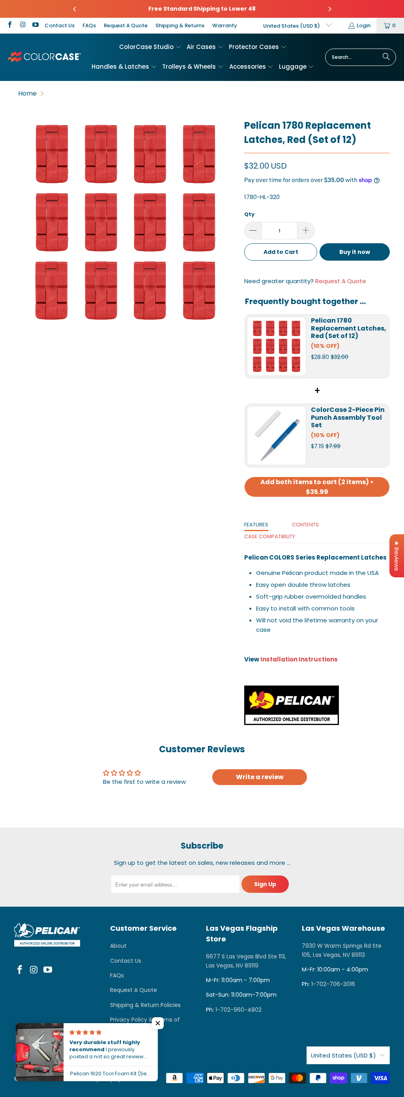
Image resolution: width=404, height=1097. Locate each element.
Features (256, 524)
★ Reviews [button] (397, 556)
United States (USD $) (292, 26)
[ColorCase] (44, 57)
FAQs (89, 25)
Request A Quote (126, 25)
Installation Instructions (299, 659)
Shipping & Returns (179, 25)
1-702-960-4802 (238, 1010)
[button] (150, 47)
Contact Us (60, 25)
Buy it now (354, 252)
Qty (249, 214)
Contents (305, 524)
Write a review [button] (260, 776)
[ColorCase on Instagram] (22, 25)
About (118, 946)
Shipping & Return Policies (145, 1005)
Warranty (224, 25)
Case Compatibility (269, 536)
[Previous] (75, 9)
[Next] (329, 9)
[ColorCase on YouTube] (35, 25)
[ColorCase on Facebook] (9, 25)
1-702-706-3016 (333, 984)
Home (27, 93)
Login (363, 25)
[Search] (386, 57)
